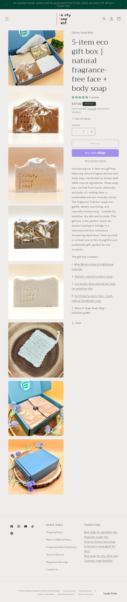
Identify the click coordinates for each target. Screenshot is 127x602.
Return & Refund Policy (58, 539)
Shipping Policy (54, 532)
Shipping (91, 109)
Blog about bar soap (57, 562)
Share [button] (78, 323)
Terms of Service (55, 554)
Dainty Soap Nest (34, 591)
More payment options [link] (95, 161)
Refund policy (85, 591)
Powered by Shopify (51, 591)
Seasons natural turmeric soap (93, 276)
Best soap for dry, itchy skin (101, 555)
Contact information (45, 594)
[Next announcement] (120, 4)
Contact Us (52, 569)
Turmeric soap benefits (98, 560)
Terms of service (85, 594)
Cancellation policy (66, 594)
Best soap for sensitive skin (101, 532)
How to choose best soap (99, 541)
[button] (7, 18)
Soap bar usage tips (96, 536)
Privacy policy (69, 591)
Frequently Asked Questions (61, 547)
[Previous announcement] (6, 4)
